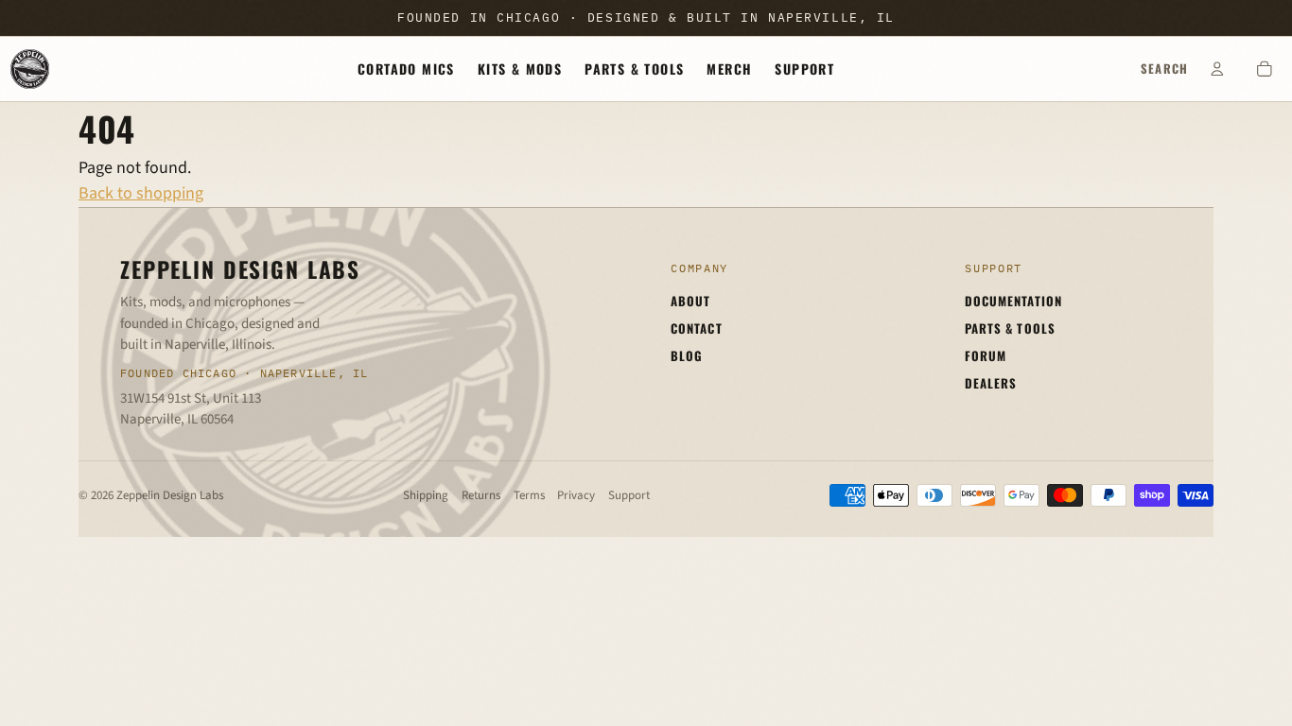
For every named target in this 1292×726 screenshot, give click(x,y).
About (690, 300)
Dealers (991, 382)
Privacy (576, 495)
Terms (529, 495)
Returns (481, 495)
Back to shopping (141, 193)
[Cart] (1264, 69)
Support (804, 68)
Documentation (1013, 300)
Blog (687, 355)
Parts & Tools (634, 68)
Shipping (425, 495)
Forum (985, 355)
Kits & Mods (520, 68)
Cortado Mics (406, 68)
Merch (729, 68)
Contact (696, 328)
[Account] (1217, 69)
